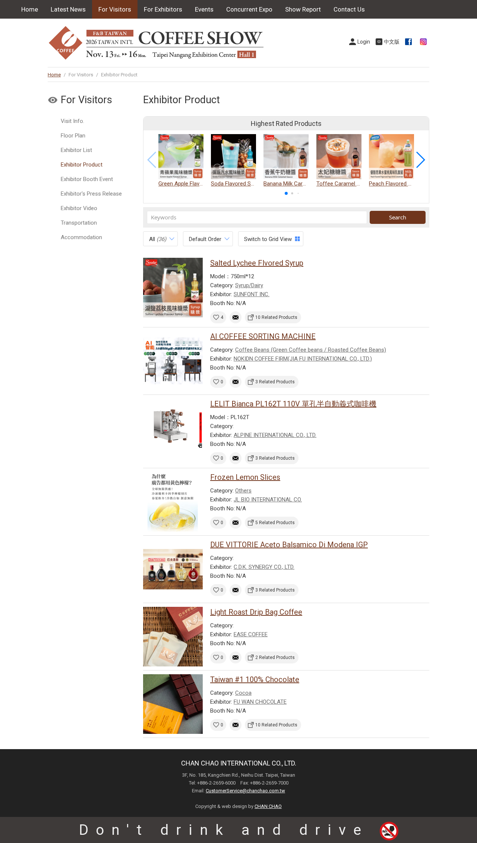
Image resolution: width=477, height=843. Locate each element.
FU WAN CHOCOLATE (260, 701)
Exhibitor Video (79, 208)
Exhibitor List (76, 150)
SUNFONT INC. (251, 294)
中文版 (391, 42)
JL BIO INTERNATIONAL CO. (268, 499)
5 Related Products (275, 522)
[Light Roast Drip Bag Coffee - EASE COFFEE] (173, 636)
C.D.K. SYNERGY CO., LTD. (264, 567)
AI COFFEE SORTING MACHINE (263, 336)
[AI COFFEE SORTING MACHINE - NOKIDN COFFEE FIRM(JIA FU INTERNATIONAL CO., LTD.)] (173, 361)
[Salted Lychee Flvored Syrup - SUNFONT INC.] (173, 287)
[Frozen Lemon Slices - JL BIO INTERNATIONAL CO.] (173, 502)
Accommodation (81, 237)
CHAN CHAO (268, 806)
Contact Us (349, 9)
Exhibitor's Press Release (91, 193)
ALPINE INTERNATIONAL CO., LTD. (275, 435)
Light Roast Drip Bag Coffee (256, 612)
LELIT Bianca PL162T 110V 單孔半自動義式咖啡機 (293, 403)
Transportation (79, 222)
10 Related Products (276, 317)
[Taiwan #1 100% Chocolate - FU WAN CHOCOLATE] (173, 704)
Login (363, 42)
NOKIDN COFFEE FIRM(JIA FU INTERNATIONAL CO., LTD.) (303, 358)
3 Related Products (275, 381)
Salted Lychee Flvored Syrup (256, 263)
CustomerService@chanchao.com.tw (245, 790)
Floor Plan (73, 135)
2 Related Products (275, 657)
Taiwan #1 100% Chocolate (254, 679)
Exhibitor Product (81, 164)
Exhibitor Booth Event (87, 179)
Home (29, 9)
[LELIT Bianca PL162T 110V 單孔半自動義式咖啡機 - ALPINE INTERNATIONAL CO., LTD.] (173, 428)
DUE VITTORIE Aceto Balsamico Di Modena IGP (289, 544)
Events (204, 9)
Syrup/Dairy (249, 285)
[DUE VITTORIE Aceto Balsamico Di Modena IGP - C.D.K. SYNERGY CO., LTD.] (173, 569)
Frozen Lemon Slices (245, 477)
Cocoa (243, 693)
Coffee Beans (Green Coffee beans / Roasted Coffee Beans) (310, 349)
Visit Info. (72, 121)
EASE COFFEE (251, 634)
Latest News (68, 9)
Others (243, 490)
